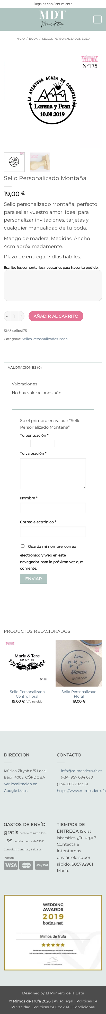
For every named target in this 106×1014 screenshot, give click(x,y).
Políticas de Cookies (51, 1007)
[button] (7, 19)
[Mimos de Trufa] (53, 19)
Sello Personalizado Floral (78, 694)
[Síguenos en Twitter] (19, 797)
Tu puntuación (34, 435)
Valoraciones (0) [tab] (25, 367)
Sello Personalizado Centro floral (27, 694)
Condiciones (84, 1007)
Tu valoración (33, 453)
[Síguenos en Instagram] (13, 797)
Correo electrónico (38, 522)
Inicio (20, 38)
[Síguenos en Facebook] (7, 797)
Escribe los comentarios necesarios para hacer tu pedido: (51, 267)
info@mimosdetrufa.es (81, 770)
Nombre (28, 498)
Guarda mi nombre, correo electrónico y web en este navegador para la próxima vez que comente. (51, 557)
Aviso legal (64, 1001)
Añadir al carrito (56, 316)
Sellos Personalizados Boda (66, 38)
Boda (33, 38)
